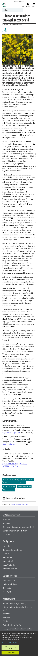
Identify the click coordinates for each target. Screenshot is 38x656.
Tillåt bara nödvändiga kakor (10, 647)
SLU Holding (7, 535)
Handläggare (7, 557)
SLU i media (7, 588)
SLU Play (6, 592)
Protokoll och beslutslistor (12, 625)
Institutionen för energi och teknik (14, 483)
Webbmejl (6, 614)
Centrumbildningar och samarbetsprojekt (17, 527)
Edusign (6, 621)
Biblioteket (6, 523)
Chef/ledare (7, 546)
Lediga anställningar (10, 584)
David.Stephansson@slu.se (19, 504)
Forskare (6, 554)
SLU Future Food (8, 490)
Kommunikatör (8, 561)
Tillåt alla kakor (10, 653)
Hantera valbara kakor (9, 643)
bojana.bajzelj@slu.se (11, 433)
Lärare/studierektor (9, 565)
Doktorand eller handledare (12, 550)
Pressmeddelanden (24, 486)
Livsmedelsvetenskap (10, 479)
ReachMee (6, 617)
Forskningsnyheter (9, 486)
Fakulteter (6, 520)
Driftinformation (8, 580)
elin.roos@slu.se (9, 444)
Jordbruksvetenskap (26, 479)
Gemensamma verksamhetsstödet (15, 531)
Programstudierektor (10, 569)
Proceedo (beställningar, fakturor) (14, 603)
